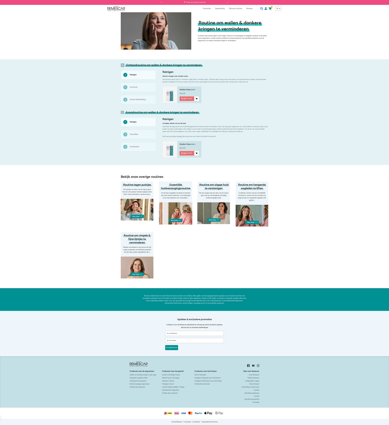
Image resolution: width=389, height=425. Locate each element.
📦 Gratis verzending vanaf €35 (195, 2)
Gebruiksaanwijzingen (251, 393)
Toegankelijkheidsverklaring (209, 422)
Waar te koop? (254, 384)
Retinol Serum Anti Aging (170, 378)
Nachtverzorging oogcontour (140, 384)
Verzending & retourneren (250, 387)
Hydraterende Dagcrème (170, 390)
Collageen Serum (168, 384)
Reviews (256, 390)
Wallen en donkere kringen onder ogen (143, 374)
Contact (256, 396)
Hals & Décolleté (200, 374)
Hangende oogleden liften (139, 378)
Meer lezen (136, 216)
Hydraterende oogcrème (138, 381)
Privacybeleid (187, 422)
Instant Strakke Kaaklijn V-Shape (173, 387)
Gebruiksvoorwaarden (251, 399)
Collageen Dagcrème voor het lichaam (207, 378)
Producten (207, 8)
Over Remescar (254, 374)
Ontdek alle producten (137, 387)
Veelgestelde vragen (252, 381)
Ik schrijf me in (171, 347)
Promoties (255, 402)
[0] (270, 8)
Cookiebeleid (196, 422)
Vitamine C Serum (168, 381)
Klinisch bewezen (253, 378)
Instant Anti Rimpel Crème (171, 374)
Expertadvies (220, 8)
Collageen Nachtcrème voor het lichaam (208, 381)
